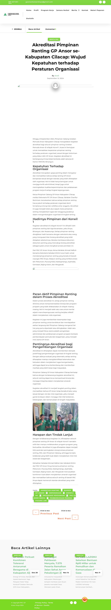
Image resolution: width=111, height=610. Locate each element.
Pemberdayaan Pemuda (61, 498)
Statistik (30, 18)
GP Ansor (39, 493)
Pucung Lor (41, 500)
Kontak (85, 10)
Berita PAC (53, 39)
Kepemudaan (55, 493)
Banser (67, 490)
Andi (57, 76)
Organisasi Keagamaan (54, 495)
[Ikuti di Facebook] (100, 2)
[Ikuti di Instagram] (104, 2)
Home (28, 10)
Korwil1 (70, 493)
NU (36, 495)
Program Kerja (47, 10)
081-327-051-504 (13, 2)
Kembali (18, 29)
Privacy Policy (41, 603)
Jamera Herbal (62, 10)
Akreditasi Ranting (50, 490)
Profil (36, 10)
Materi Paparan (97, 10)
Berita (74, 10)
